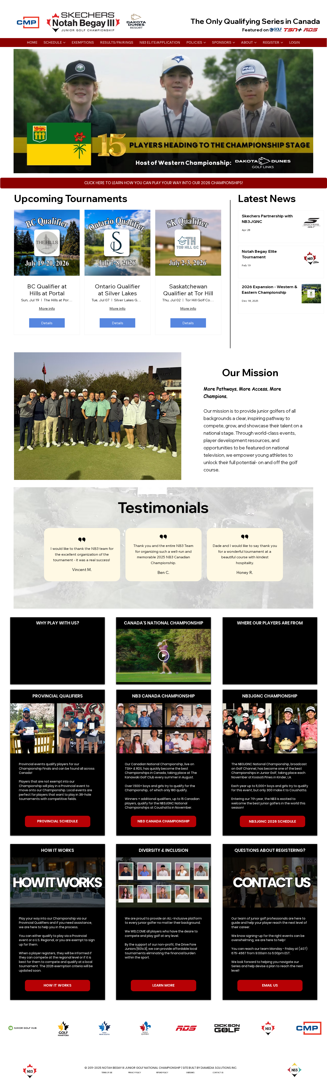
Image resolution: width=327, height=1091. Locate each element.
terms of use (106, 1072)
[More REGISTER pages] (282, 42)
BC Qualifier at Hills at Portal (47, 290)
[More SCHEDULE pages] (64, 42)
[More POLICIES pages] (205, 42)
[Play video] (163, 655)
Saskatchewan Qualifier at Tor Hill (188, 290)
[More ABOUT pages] (255, 42)
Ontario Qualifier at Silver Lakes (117, 290)
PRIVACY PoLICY (134, 1072)
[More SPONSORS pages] (234, 42)
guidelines (190, 1072)
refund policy (162, 1072)
